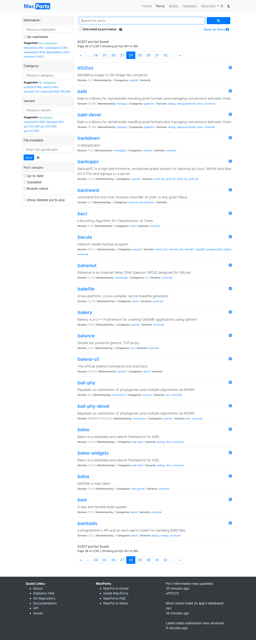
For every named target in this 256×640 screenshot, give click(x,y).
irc (146, 277)
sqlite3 (227, 249)
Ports (160, 6)
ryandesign (121, 277)
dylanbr (122, 371)
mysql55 (200, 249)
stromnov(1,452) (34, 56)
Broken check (37, 188)
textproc (133, 202)
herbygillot (120, 150)
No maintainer (37, 37)
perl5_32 (182, 178)
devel (135, 301)
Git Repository (44, 598)
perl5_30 (171, 178)
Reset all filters (215, 29)
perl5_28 (159, 178)
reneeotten (119, 394)
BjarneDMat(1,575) (58, 52)
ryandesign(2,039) (56, 47)
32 (165, 55)
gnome (135, 324)
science (147, 394)
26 (113, 55)
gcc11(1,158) (31, 130)
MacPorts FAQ (114, 598)
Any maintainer (48, 43)
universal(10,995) (34, 121)
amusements (146, 202)
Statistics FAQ (43, 593)
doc (167, 394)
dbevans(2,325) (33, 47)
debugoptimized (186, 103)
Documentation (45, 603)
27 (122, 55)
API (35, 608)
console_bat (176, 249)
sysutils (133, 80)
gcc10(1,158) (49, 126)
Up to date (34, 176)
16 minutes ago (177, 613)
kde (134, 441)
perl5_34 (193, 178)
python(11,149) (33, 87)
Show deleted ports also (45, 200)
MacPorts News (115, 603)
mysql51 (189, 249)
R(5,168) (65, 91)
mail (133, 488)
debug (171, 103)
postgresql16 (214, 249)
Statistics (190, 6)
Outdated (33, 182)
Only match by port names (99, 29)
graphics (149, 103)
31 (157, 55)
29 (140, 55)
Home (147, 6)
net (132, 348)
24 (96, 55)
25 (105, 55)
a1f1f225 (172, 593)
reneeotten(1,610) (35, 52)
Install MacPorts (115, 593)
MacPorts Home (116, 588)
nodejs (164, 535)
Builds (173, 6)
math (133, 225)
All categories (47, 82)
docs (200, 103)
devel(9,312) (31, 91)
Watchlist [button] (208, 6)
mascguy (122, 103)
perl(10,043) (50, 87)
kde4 (140, 441)
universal (209, 103)
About (38, 588)
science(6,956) (49, 91)
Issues (38, 613)
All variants (45, 117)
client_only (161, 249)
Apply (28, 157)
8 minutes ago (177, 628)
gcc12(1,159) (32, 126)
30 (148, 55)
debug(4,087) (55, 121)
